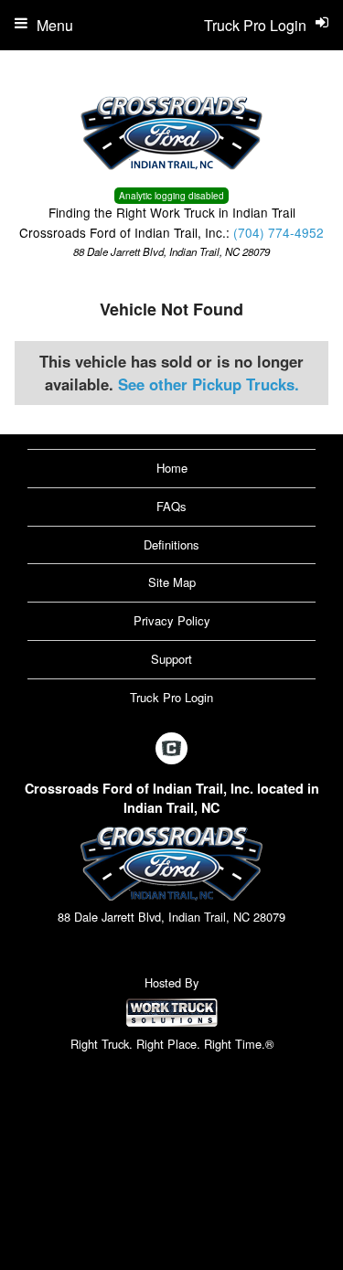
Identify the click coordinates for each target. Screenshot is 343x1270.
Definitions (171, 544)
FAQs (171, 506)
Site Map (172, 582)
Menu (55, 25)
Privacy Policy (172, 620)
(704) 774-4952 (278, 232)
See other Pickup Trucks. (208, 384)
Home (172, 467)
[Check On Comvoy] (171, 749)
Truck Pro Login (171, 697)
